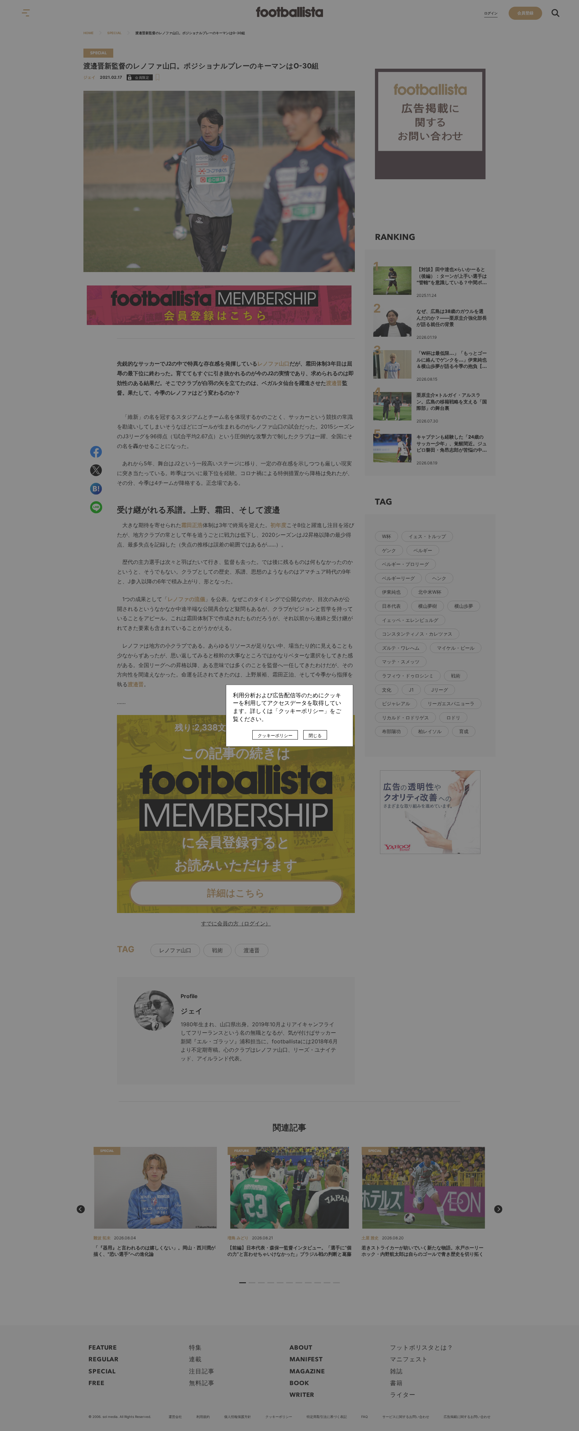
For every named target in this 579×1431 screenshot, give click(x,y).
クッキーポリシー (275, 735)
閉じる (315, 735)
